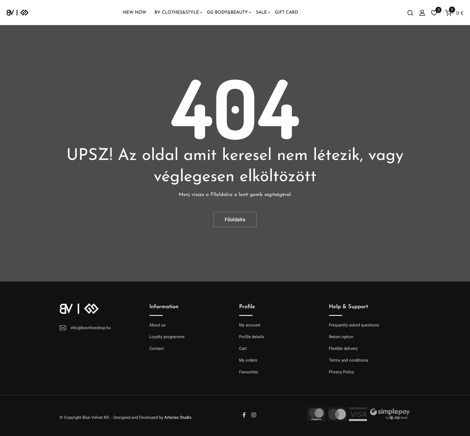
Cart (243, 348)
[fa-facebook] (244, 415)
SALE (261, 12)
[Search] (410, 12)
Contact (156, 348)
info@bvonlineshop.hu (90, 327)
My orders (248, 360)
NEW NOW (134, 12)
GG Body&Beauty (227, 12)
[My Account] (422, 12)
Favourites (248, 372)
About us (157, 325)
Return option (341, 336)
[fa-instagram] (253, 415)
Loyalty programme (166, 336)
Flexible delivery (343, 348)
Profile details (251, 336)
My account (249, 325)
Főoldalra (235, 219)
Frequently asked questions (354, 325)
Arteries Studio (177, 417)
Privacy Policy (341, 372)
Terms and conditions (348, 360)
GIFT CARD (286, 12)
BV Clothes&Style (176, 12)
